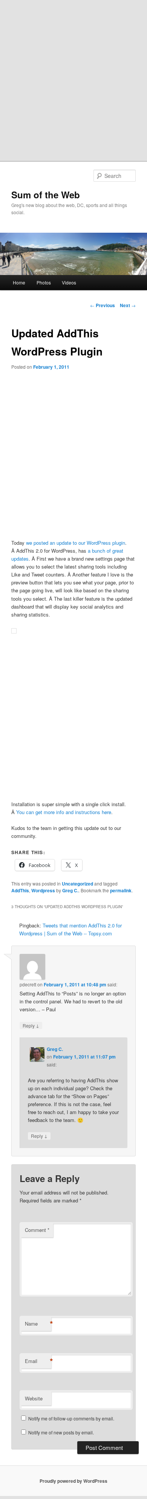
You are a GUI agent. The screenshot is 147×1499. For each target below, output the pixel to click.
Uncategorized (77, 883)
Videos (69, 282)
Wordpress (43, 890)
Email (38, 1361)
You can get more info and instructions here (63, 812)
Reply (31, 1025)
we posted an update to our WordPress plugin (75, 542)
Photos (44, 282)
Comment (37, 1229)
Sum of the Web (45, 194)
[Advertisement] (73, 77)
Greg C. (70, 890)
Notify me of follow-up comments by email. (71, 1418)
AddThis (20, 890)
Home (19, 282)
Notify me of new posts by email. (61, 1432)
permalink (121, 890)
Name (38, 1324)
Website (34, 1398)
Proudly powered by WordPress (73, 1480)
